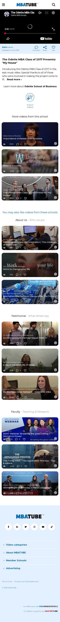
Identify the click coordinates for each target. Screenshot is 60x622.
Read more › (14, 79)
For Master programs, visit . (41, 611)
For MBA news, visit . (40, 606)
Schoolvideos (30, 106)
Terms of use (7, 581)
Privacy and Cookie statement (27, 581)
